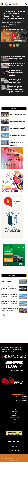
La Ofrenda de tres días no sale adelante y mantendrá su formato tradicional (17, 58)
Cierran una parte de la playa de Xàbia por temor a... (9, 280)
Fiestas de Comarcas (14, 418)
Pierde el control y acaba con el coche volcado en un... (9, 309)
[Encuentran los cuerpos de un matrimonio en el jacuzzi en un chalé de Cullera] (5, 135)
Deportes (14, 411)
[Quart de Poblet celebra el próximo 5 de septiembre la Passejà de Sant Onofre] (23, 288)
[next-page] (26, 51)
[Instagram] (12, 450)
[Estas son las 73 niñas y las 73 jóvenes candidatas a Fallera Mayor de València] (5, 65)
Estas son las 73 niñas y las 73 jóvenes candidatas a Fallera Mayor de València (17, 65)
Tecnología (14, 415)
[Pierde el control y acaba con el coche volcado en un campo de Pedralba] (23, 310)
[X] (14, 45)
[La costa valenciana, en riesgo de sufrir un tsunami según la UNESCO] (5, 128)
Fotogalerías (23, 392)
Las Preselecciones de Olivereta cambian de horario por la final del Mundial (16, 80)
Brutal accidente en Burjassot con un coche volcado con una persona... (17, 121)
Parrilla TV (24, 398)
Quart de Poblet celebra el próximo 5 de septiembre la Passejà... (8, 288)
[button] (2, 4)
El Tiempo (14, 409)
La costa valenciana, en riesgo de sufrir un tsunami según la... (18, 127)
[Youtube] (18, 450)
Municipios (14, 420)
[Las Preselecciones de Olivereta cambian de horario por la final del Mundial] (5, 80)
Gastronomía (14, 456)
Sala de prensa (23, 403)
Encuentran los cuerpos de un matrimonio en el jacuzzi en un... (18, 134)
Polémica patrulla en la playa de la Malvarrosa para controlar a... (18, 113)
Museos (8, 456)
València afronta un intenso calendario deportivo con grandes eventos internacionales (17, 143)
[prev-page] (23, 51)
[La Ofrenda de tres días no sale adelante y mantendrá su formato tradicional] (5, 58)
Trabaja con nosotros (21, 400)
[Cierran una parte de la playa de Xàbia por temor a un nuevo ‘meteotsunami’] (23, 281)
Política (14, 413)
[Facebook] (10, 45)
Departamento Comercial (20, 396)
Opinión (14, 422)
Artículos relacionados (7, 53)
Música (19, 456)
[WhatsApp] (17, 45)
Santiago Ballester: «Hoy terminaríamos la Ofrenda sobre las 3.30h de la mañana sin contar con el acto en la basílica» (16, 89)
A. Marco (5, 26)
